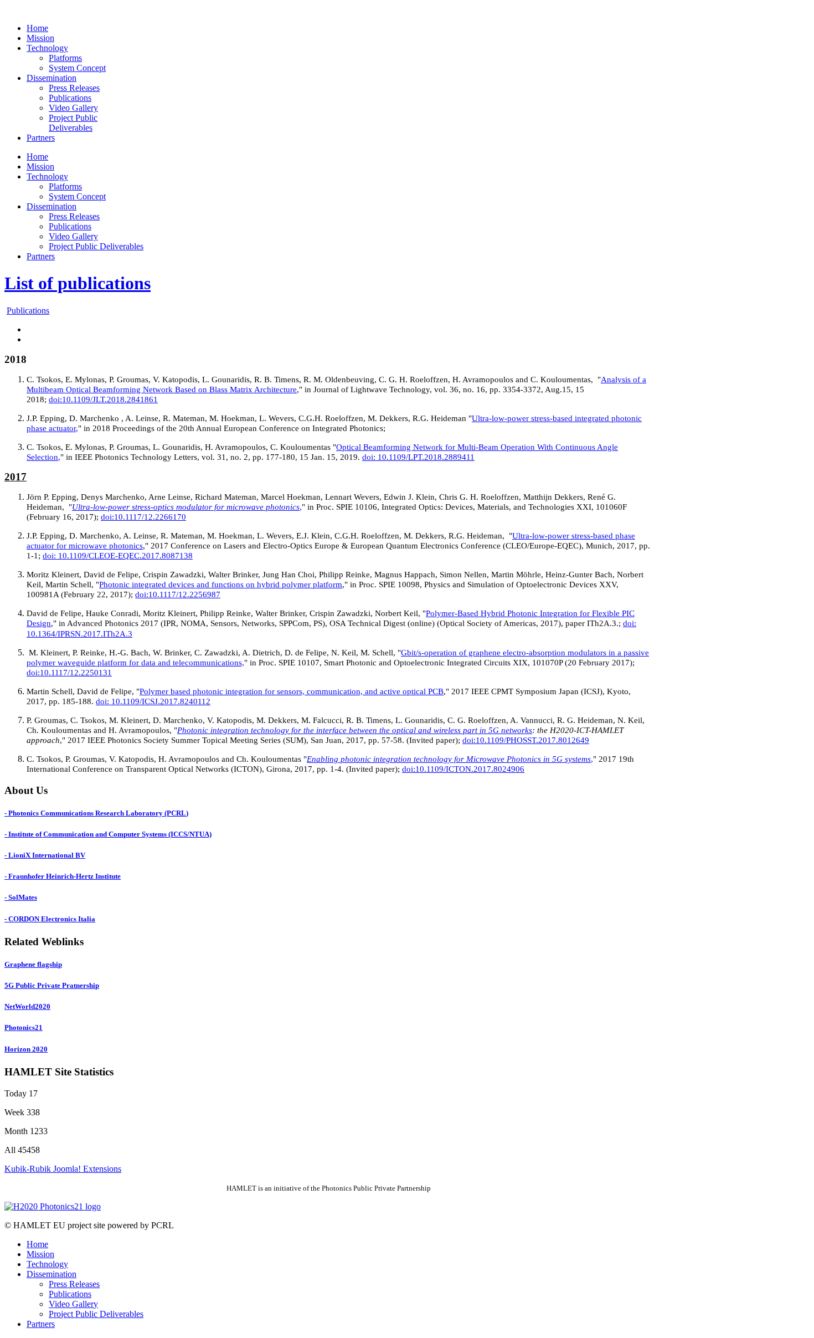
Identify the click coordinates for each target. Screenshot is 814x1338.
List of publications (77, 283)
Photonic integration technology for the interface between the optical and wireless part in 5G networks (354, 730)
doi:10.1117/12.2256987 (177, 594)
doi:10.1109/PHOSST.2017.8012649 (525, 740)
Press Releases (74, 1284)
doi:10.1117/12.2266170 (143, 516)
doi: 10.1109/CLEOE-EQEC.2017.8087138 (118, 555)
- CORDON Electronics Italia (49, 919)
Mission (40, 1254)
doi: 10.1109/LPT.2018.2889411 (418, 457)
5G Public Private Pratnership (51, 985)
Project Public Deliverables (96, 1314)
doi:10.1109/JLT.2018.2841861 (103, 399)
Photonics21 (23, 1027)
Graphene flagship (33, 964)
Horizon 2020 (26, 1049)
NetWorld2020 (27, 1006)
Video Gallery (73, 1304)
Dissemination (51, 1274)
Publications (28, 310)
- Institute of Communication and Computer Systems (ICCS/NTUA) (108, 834)
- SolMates (20, 897)
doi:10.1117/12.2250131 (69, 672)
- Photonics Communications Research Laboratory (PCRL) (96, 813)
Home (37, 1244)
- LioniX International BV (44, 855)
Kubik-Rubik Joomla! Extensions (62, 1168)
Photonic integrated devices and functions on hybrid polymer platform (220, 584)
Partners (41, 1324)
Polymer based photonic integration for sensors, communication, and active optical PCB (292, 691)
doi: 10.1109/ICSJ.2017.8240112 (153, 701)
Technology (47, 1264)
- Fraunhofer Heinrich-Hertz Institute (62, 876)
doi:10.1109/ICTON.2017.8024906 (463, 769)
